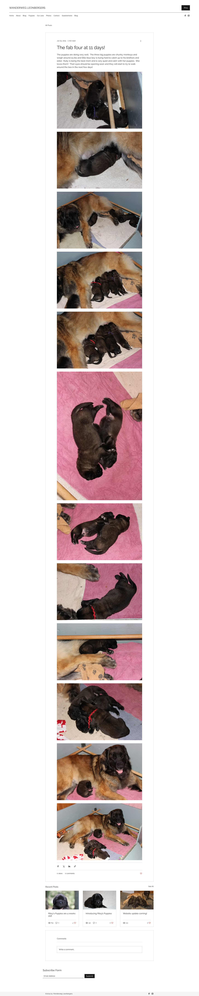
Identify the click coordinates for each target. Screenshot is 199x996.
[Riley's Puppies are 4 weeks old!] (62, 900)
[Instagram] (188, 15)
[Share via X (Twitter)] (64, 866)
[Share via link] (75, 866)
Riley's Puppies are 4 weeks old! (61, 914)
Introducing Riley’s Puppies (99, 913)
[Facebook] (185, 15)
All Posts (48, 25)
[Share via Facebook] (58, 866)
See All (151, 886)
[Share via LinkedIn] (69, 866)
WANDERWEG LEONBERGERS (27, 7)
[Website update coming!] (137, 900)
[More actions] (140, 40)
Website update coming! (135, 913)
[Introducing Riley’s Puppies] (99, 900)
